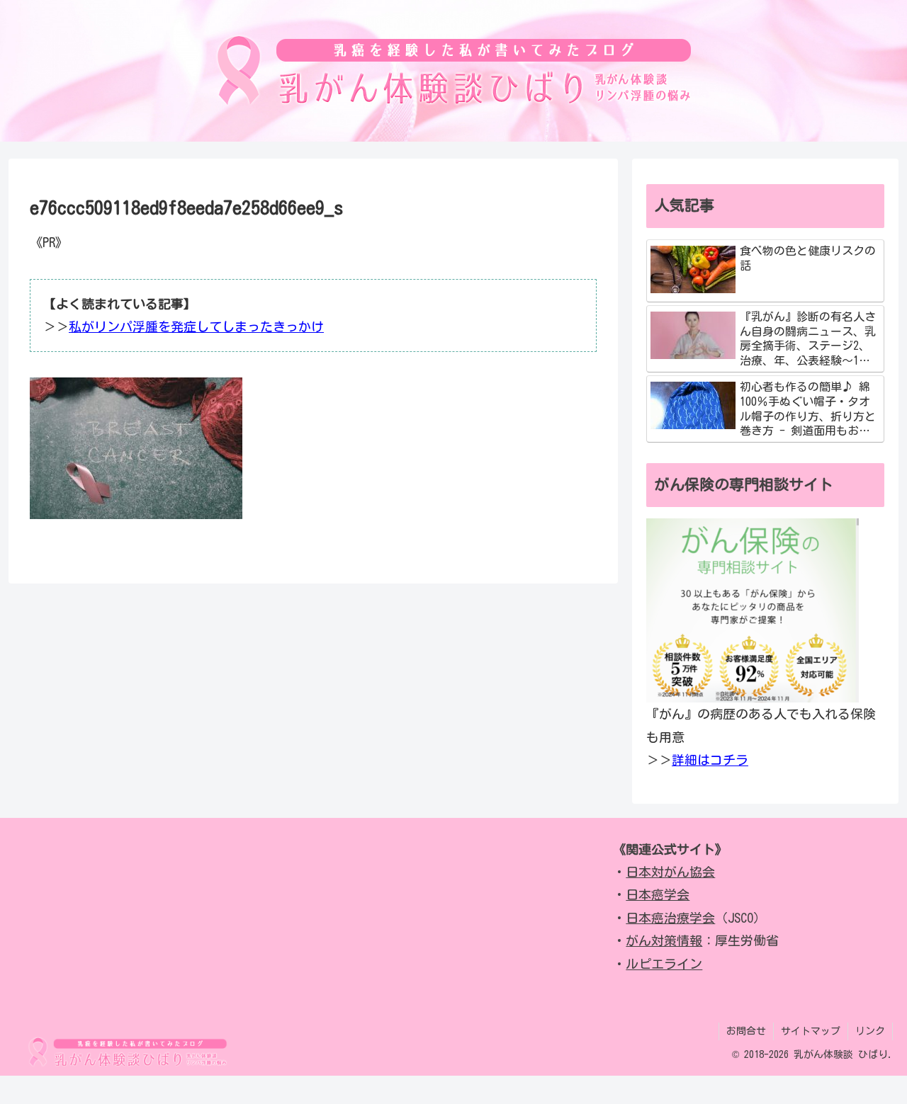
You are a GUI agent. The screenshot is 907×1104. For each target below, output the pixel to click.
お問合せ (746, 1031)
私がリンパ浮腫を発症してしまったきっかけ (196, 326)
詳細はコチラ (710, 759)
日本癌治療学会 (670, 917)
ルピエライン (664, 963)
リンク (870, 1031)
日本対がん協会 (670, 871)
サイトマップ (810, 1031)
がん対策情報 (664, 940)
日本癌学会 (657, 894)
